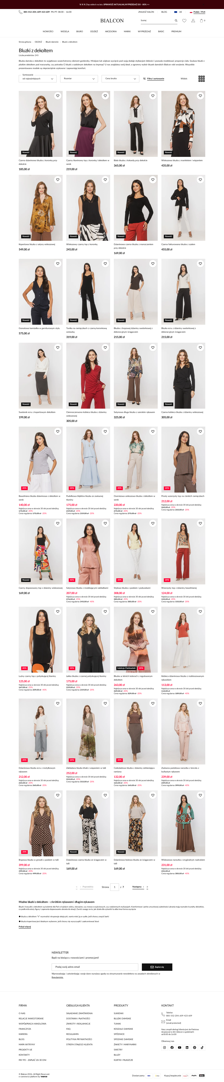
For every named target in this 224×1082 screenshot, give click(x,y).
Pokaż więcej (25, 927)
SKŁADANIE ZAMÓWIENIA (79, 1013)
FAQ (68, 1029)
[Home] (112, 20)
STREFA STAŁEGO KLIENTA (79, 1045)
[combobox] (38, 78)
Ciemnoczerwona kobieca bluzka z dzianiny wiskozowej (86, 414)
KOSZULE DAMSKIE (123, 1029)
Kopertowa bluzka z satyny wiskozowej (37, 244)
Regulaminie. (57, 977)
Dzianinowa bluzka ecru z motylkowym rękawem (37, 770)
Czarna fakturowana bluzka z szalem (178, 244)
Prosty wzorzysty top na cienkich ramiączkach (182, 496)
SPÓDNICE (119, 1034)
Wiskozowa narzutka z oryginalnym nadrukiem (183, 860)
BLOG (164, 12)
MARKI (127, 32)
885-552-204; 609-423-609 (179, 1016)
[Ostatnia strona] (147, 887)
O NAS (22, 1013)
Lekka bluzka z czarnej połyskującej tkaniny (86, 676)
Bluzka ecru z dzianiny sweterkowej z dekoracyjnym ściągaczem (178, 330)
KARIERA (23, 1034)
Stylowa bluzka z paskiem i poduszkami (132, 588)
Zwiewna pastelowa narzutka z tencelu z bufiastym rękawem (180, 770)
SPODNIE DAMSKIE (123, 1039)
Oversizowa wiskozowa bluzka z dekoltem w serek (134, 498)
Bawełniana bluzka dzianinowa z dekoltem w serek (39, 498)
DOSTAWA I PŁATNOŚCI (78, 1019)
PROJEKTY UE (25, 1050)
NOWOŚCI (48, 32)
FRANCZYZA (25, 1029)
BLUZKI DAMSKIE (122, 1019)
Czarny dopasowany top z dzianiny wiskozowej (40, 588)
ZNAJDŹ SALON (146, 12)
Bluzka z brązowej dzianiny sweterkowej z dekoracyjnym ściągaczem (133, 330)
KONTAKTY (24, 1055)
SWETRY (118, 1050)
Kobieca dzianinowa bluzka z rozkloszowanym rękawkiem (182, 678)
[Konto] (193, 20)
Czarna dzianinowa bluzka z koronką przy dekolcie (38, 162)
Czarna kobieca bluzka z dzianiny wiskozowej (182, 412)
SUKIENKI (118, 1013)
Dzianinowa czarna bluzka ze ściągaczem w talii (86, 862)
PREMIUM (176, 32)
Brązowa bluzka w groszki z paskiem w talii (39, 860)
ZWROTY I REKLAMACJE (78, 1024)
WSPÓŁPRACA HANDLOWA (32, 1024)
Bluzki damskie (52, 42)
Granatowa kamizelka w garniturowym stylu (39, 328)
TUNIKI (117, 1024)
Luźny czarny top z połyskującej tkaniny (37, 676)
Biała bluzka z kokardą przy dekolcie (130, 160)
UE (180, 12)
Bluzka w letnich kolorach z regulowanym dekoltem (133, 678)
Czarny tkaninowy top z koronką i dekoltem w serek (87, 162)
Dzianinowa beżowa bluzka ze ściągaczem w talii (134, 862)
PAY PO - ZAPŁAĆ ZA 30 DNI (32, 1060)
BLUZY (117, 1055)
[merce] (44, 1077)
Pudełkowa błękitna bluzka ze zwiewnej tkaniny (84, 498)
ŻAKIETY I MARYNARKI (125, 1045)
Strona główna (25, 42)
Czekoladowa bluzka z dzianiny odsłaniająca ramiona (134, 770)
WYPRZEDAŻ (144, 32)
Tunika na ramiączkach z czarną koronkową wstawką (86, 330)
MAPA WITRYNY (27, 1045)
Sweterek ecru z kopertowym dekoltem (37, 412)
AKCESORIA (111, 32)
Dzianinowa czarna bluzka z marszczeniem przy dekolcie (133, 246)
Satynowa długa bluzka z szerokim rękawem (134, 412)
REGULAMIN (72, 1034)
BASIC (161, 32)
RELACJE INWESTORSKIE (31, 1019)
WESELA (65, 32)
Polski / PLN (199, 12)
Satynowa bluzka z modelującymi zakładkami (87, 588)
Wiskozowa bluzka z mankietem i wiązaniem (182, 160)
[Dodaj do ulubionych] (57, 95)
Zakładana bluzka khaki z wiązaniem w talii (86, 768)
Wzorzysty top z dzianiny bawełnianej (179, 588)
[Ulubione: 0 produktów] (184, 20)
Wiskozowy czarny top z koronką (81, 244)
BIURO (79, 32)
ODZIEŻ (94, 32)
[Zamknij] (203, 4)
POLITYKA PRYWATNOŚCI (79, 1039)
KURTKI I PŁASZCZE (123, 1060)
